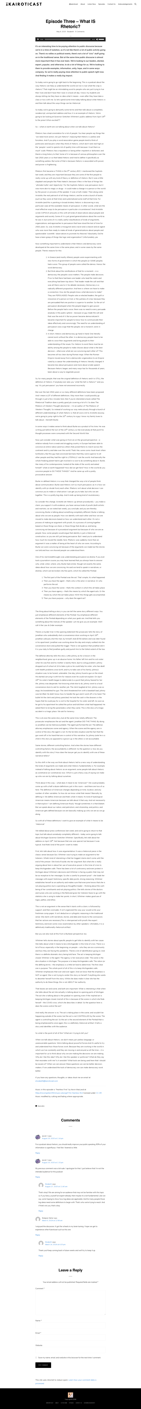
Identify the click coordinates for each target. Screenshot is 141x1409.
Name (38, 1321)
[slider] (102, 39)
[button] (135, 4)
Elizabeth (48, 1184)
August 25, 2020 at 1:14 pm (52, 1138)
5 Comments (80, 31)
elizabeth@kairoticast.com (46, 1081)
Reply (37, 1153)
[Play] (38, 39)
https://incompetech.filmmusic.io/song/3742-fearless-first (59, 1093)
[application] (70, 39)
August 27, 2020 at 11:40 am (56, 1186)
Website (38, 1345)
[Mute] (97, 39)
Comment (39, 1288)
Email (38, 1333)
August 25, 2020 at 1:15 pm (52, 1162)
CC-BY (99, 1093)
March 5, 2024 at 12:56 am (52, 1220)
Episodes (41, 1106)
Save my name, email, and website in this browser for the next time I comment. (69, 1357)
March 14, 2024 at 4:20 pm (55, 1244)
